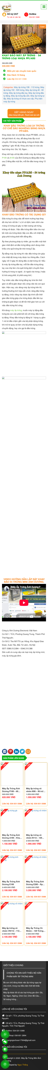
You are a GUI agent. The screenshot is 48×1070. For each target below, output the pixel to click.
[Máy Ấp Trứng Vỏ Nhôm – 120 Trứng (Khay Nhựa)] (36, 913)
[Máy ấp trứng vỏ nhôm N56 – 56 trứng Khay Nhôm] (36, 774)
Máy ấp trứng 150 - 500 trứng (23, 88)
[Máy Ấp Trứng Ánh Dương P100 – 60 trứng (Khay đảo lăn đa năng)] (12, 774)
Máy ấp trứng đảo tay (18, 92)
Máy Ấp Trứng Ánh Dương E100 (11, 883)
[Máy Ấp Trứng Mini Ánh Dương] (7, 7)
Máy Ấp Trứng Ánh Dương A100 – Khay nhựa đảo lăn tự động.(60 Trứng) (11, 836)
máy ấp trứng (16, 310)
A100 (12, 157)
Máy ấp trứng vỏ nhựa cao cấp (20, 98)
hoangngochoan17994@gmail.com (20, 1040)
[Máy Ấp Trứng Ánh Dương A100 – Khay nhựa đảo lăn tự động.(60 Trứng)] (12, 820)
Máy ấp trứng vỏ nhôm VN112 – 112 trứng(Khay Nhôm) (11, 929)
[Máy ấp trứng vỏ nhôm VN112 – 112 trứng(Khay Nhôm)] (12, 913)
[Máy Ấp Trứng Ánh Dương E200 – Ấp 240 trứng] (36, 867)
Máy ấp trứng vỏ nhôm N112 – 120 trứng (34, 836)
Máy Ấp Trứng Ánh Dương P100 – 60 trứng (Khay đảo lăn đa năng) (11, 790)
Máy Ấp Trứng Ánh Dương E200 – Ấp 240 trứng (35, 883)
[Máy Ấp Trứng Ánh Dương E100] (12, 867)
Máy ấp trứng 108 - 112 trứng (26, 87)
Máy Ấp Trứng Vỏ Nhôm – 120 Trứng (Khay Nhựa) (34, 929)
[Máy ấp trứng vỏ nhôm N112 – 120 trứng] (36, 820)
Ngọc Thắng (22, 1064)
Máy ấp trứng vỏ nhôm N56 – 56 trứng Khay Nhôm (36, 790)
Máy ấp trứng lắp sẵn (20, 95)
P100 (4, 157)
